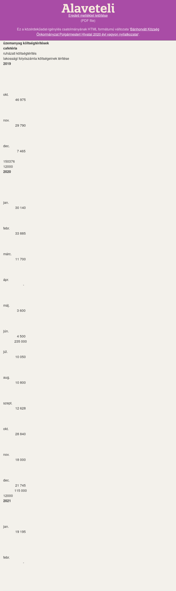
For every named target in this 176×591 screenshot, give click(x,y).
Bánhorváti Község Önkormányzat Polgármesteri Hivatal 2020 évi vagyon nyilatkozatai (97, 32)
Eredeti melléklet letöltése (88, 15)
